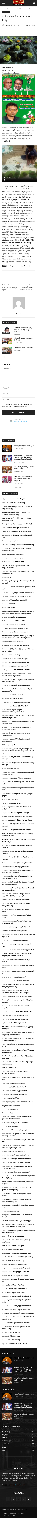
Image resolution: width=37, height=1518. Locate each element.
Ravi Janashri (6, 863)
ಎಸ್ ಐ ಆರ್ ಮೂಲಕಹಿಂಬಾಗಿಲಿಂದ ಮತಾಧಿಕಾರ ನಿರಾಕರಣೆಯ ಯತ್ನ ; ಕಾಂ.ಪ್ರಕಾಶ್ (23, 478)
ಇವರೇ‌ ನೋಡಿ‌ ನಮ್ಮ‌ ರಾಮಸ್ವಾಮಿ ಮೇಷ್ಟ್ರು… (20, 778)
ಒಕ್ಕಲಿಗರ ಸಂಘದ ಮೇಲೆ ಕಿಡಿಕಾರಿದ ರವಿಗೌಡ (19, 1159)
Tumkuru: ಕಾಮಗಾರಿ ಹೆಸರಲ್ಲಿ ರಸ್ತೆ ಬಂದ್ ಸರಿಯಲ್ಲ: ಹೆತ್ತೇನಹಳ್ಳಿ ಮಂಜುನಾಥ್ (23, 329)
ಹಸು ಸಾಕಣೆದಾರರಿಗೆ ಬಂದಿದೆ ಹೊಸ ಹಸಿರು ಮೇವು (20, 816)
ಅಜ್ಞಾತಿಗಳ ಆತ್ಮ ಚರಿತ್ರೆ (13, 1126)
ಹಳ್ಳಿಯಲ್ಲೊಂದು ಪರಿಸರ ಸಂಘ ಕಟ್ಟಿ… (21, 685)
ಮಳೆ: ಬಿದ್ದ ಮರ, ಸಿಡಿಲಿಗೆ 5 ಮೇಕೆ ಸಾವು (21, 596)
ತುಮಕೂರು (5, 343)
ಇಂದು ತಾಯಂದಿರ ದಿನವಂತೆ (21, 940)
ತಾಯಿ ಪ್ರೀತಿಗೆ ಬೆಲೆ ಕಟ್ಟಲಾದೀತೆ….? (19, 1019)
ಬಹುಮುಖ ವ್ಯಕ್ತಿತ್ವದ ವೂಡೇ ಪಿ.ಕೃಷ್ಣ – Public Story (14, 512)
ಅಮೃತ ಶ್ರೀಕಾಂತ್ (6, 1105)
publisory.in (25, 266)
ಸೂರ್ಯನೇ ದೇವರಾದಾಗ (19, 977)
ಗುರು (10, 577)
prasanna (5, 531)
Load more (18, 487)
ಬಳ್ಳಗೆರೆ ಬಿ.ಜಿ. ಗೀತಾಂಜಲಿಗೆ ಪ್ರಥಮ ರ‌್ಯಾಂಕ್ (19, 1172)
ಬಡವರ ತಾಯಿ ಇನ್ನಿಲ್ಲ (16, 803)
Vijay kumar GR (7, 839)
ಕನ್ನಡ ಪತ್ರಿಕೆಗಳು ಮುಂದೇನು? (20, 1122)
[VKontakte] (29, 1499)
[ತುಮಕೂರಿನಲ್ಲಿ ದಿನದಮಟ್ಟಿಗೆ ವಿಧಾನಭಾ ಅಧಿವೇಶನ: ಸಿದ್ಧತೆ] (7, 469)
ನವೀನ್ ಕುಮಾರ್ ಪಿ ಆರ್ (8, 953)
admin (8, 25)
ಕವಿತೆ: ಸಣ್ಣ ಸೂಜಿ (18, 698)
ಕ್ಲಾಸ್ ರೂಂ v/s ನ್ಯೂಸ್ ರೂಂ (22, 900)
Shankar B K (6, 1056)
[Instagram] (24, 1499)
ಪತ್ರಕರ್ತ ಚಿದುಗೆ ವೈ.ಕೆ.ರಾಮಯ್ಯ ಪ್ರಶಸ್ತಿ (18, 600)
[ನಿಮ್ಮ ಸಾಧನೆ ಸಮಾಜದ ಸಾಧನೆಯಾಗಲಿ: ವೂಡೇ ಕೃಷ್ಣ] (7, 340)
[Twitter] (15, 31)
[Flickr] (18, 1499)
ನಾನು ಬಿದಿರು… (13, 1068)
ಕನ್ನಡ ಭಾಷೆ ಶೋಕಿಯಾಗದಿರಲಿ (17, 1083)
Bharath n (5, 830)
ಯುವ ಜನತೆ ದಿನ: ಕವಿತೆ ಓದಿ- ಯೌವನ (18, 628)
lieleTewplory (6, 679)
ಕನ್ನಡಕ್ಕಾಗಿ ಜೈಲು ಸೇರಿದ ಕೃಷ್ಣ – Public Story (13, 506)
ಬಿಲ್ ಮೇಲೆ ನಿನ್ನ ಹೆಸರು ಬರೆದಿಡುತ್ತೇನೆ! (20, 813)
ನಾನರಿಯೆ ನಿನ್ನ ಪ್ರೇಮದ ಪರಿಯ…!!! (17, 1087)
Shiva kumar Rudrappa (9, 833)
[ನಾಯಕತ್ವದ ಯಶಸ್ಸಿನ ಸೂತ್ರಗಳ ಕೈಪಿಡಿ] (7, 448)
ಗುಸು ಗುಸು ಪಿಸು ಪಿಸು (13, 768)
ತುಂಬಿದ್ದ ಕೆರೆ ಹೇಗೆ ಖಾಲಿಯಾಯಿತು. (19, 1343)
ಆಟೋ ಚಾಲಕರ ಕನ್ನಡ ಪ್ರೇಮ (16, 1246)
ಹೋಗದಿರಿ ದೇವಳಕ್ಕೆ (23, 1015)
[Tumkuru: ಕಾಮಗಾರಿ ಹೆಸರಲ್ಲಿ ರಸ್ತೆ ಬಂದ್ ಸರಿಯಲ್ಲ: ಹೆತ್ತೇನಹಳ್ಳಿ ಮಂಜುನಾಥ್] (7, 330)
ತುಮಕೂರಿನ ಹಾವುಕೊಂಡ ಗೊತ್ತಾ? (22, 1253)
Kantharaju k (6, 1026)
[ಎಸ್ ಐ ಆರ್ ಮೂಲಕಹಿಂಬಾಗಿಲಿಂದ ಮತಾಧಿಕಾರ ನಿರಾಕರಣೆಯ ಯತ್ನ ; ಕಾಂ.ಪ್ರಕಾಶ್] (7, 479)
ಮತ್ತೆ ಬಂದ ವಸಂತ (14, 541)
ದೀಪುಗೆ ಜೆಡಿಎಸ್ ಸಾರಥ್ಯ (14, 1336)
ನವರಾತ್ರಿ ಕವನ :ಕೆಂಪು (14, 655)
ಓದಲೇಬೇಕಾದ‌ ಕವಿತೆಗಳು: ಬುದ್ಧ (17, 502)
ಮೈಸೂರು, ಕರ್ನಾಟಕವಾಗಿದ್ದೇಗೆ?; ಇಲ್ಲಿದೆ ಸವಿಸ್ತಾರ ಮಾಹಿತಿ (20, 1313)
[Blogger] (8, 1499)
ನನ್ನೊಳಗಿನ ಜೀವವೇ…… (13, 1098)
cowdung (10, 266)
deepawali (17, 266)
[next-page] (6, 357)
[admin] (3, 25)
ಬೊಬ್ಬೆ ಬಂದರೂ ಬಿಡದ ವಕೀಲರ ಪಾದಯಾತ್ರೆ (23, 545)
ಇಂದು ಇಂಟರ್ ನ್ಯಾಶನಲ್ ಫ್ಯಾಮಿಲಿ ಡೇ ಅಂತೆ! (19, 927)
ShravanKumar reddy (8, 1224)
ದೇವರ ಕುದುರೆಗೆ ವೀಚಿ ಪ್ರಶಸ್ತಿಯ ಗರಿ (16, 1151)
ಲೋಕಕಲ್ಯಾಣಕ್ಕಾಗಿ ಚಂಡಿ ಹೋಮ (16, 1236)
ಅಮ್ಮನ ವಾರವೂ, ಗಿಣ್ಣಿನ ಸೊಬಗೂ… (19, 1094)
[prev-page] (3, 357)
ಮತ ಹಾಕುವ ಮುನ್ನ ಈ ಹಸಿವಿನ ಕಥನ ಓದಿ (21, 524)
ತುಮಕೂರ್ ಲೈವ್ (11, 9)
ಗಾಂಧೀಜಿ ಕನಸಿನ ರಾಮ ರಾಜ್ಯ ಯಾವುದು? (21, 830)
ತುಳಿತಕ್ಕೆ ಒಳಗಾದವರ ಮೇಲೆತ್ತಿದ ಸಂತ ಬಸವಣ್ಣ (20, 996)
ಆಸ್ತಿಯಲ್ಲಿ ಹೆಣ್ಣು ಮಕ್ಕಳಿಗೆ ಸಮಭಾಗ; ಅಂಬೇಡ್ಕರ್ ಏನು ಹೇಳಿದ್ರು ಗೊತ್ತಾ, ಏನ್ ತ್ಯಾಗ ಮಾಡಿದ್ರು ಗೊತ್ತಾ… (18, 751)
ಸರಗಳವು (15, 799)
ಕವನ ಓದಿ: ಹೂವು (18, 558)
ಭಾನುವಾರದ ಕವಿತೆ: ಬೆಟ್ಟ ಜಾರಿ (20, 658)
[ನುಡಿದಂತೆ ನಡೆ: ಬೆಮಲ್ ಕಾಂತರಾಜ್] (7, 350)
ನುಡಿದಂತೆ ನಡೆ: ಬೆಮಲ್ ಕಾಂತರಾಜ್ (23, 347)
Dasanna (5, 1220)
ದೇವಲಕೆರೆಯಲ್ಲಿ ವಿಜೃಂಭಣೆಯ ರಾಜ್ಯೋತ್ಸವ (20, 1220)
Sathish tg (5, 930)
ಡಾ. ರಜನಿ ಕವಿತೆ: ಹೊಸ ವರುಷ (15, 641)
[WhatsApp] (25, 31)
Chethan (4, 882)
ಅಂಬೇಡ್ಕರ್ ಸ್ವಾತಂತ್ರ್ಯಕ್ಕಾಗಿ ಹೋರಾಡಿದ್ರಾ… (23, 863)
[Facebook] (11, 31)
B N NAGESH (5, 545)
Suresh (4, 502)
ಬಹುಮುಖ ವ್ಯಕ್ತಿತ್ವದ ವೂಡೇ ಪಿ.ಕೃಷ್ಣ (10, 514)
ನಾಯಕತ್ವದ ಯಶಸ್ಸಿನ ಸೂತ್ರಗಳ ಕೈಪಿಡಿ (24, 446)
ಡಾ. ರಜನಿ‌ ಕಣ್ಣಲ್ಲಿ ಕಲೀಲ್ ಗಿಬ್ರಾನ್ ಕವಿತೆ (19, 632)
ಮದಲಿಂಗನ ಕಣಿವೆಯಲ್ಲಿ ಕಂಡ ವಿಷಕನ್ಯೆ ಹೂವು (20, 820)
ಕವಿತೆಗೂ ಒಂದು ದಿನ (20, 621)
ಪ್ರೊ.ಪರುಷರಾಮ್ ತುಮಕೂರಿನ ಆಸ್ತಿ (15, 554)
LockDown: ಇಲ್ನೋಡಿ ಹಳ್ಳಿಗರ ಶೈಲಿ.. (18, 1130)
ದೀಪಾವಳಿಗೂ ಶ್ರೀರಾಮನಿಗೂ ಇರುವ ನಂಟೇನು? (18, 1323)
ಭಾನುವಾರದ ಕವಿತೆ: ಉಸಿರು (16, 695)
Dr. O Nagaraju (6, 1193)
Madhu (4, 1182)
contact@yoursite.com (17, 1485)
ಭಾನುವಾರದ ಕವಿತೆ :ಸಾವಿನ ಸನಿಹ (21, 702)
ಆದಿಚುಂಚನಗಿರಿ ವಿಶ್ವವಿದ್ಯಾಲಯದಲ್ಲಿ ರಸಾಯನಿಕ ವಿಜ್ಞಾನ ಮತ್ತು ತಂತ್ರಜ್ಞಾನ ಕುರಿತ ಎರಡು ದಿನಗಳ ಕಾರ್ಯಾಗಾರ (23, 458)
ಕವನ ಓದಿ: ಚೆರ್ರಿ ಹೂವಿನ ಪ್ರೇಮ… (18, 617)
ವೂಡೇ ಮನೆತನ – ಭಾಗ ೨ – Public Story (12, 518)
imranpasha (6, 565)
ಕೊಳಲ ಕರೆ (11, 604)
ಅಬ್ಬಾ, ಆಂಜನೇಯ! (15, 1211)
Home (4, 9)
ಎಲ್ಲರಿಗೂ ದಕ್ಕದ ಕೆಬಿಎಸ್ (14, 1332)
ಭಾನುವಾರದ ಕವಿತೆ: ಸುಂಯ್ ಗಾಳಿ (20, 662)
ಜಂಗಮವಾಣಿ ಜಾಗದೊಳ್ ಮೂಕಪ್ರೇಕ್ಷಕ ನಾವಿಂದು (22, 950)
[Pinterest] (20, 31)
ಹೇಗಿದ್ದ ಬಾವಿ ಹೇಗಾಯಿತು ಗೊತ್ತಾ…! (24, 1012)
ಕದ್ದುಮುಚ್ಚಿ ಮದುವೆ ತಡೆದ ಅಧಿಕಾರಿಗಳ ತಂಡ (22, 593)
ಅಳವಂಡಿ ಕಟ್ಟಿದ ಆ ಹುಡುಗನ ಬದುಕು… (17, 1264)
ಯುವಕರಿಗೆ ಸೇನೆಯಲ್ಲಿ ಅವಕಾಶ (18, 930)
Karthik (4, 1068)
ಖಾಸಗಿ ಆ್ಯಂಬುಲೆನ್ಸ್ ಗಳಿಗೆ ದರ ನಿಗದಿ (19, 706)
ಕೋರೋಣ (14, 745)
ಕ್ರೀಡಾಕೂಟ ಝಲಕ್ (20, 499)
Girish (4, 1159)
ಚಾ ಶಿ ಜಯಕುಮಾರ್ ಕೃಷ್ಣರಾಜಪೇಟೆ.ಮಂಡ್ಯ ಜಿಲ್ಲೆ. (14, 611)
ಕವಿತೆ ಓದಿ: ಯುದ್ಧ (20, 624)
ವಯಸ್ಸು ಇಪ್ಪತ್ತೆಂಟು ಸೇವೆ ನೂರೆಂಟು (21, 1268)
